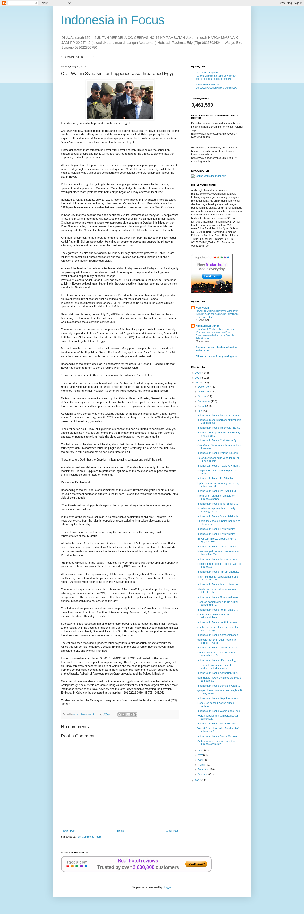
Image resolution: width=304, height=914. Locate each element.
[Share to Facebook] (131, 714)
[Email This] (119, 714)
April (201, 759)
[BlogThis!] (123, 714)
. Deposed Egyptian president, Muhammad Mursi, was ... (214, 667)
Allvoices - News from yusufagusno (216, 356)
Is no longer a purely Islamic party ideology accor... (216, 510)
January (203, 774)
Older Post (172, 830)
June (201, 750)
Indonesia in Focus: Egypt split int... (217, 529)
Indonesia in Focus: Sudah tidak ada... (218, 516)
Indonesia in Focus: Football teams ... (218, 559)
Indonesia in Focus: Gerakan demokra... (219, 597)
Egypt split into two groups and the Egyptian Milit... (216, 540)
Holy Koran (202, 307)
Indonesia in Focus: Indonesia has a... (218, 427)
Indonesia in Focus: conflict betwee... (218, 622)
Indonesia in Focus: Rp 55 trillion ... (217, 478)
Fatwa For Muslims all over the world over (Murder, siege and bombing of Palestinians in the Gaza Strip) (217, 314)
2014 (198, 377)
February (203, 769)
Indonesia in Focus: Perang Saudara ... (219, 453)
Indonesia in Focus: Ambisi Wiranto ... (218, 736)
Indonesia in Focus (113, 20)
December (204, 386)
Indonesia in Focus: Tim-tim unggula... (218, 571)
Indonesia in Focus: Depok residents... (218, 698)
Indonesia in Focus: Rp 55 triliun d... (217, 491)
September (204, 401)
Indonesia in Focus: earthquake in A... (218, 673)
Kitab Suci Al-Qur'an (207, 325)
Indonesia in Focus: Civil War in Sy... (217, 440)
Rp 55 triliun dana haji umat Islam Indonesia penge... (216, 497)
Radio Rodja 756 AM (207, 84)
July (200, 410)
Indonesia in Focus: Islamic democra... (218, 584)
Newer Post (68, 830)
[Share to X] (127, 714)
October (202, 396)
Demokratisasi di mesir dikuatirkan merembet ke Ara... (216, 654)
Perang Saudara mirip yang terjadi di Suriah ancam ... (218, 459)
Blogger (167, 887)
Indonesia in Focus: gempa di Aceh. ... (218, 685)
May (200, 755)
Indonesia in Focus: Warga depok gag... (219, 710)
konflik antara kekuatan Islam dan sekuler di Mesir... (216, 616)
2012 (198, 780)
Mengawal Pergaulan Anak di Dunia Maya (216, 87)
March (202, 764)
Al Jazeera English (207, 72)
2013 (198, 382)
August (202, 406)
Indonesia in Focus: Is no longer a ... (217, 503)
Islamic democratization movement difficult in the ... (216, 591)
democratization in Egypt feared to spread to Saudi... (216, 641)
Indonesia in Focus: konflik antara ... (217, 609)
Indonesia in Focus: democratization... (218, 635)
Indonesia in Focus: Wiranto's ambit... (218, 723)
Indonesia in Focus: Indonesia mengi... (219, 415)
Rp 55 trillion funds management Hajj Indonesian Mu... (218, 485)
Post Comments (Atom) (89, 836)
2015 (198, 372)
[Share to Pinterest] (135, 714)
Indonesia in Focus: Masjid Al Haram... (218, 465)
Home (120, 830)
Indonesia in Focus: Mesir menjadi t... (218, 546)
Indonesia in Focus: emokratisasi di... (218, 647)
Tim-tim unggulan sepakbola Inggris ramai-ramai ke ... (217, 578)
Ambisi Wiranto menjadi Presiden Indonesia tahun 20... (216, 742)
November (204, 391)
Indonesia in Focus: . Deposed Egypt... (219, 660)
